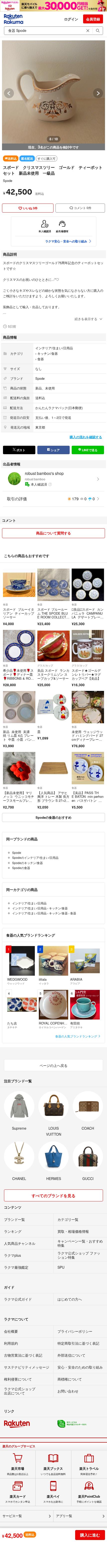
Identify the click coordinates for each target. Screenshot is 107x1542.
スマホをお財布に (53, 1499)
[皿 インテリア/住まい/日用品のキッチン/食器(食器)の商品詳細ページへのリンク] (53, 707)
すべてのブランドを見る (53, 1195)
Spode (7, 180)
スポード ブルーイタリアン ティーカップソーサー (18, 613)
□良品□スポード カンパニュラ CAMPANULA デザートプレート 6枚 (88, 615)
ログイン (71, 18)
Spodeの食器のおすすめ (53, 817)
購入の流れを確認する (86, 437)
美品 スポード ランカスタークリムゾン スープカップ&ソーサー (53, 674)
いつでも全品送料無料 (53, 1471)
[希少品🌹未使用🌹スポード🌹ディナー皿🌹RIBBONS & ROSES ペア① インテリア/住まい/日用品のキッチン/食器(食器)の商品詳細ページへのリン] (19, 646)
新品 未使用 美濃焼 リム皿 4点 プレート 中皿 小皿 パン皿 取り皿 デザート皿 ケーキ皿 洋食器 (18, 739)
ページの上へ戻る (53, 1065)
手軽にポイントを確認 (89, 1499)
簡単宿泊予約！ (89, 1471)
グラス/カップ (45, 665)
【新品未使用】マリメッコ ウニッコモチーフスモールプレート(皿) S (18, 798)
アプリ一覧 (64, 1516)
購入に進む (90, 1535)
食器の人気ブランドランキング (76, 1036)
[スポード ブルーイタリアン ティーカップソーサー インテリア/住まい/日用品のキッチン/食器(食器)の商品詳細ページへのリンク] (19, 585)
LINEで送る (89, 450)
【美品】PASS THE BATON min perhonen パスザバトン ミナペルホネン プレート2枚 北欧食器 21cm (88, 802)
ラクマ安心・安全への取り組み (66, 241)
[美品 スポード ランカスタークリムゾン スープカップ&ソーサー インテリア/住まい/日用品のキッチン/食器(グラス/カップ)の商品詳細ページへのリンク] (53, 646)
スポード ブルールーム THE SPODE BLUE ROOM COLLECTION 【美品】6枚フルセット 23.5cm (52, 617)
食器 (40, 359)
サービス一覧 (12, 1516)
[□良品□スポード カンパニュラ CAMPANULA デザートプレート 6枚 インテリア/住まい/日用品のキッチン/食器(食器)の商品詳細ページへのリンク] (88, 585)
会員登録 (93, 18)
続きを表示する (86, 318)
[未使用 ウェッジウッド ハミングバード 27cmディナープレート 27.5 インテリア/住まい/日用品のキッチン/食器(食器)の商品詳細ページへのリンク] (88, 707)
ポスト (20, 450)
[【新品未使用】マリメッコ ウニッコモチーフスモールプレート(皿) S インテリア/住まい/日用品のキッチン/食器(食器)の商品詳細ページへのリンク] (19, 768)
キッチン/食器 (47, 353)
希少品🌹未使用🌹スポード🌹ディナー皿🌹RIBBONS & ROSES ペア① (19, 676)
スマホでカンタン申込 (17, 1499)
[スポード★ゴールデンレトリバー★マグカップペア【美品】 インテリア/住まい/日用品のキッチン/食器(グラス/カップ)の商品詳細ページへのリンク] (88, 646)
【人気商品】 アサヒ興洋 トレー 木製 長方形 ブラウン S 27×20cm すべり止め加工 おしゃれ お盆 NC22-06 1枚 (53, 802)
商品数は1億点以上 (17, 1471)
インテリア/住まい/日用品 (54, 348)
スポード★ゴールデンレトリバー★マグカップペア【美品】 (86, 674)
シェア (55, 450)
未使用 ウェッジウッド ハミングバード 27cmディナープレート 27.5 (87, 737)
